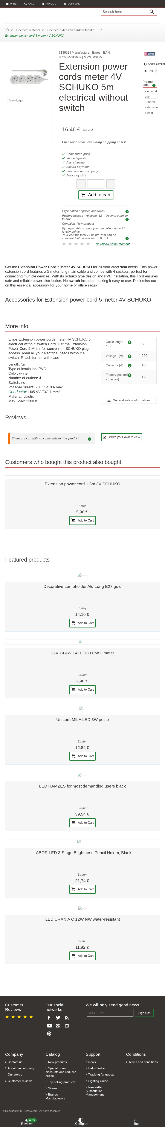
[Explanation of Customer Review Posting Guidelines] (90, 438)
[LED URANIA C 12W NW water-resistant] (82, 908)
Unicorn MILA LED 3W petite (82, 719)
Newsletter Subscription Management (95, 1091)
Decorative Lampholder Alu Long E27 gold (82, 586)
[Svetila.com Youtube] (50, 1025)
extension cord (151, 107)
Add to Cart (85, 520)
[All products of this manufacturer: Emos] (150, 53)
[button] (72, 4)
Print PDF (152, 71)
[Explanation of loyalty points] (127, 238)
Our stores (15, 1074)
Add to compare (152, 63)
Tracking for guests (101, 1074)
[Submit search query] (153, 11)
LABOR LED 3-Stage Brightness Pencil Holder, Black (82, 852)
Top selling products (61, 1082)
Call (31, 4)
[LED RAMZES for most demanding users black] (82, 775)
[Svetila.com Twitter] (59, 1017)
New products (57, 1062)
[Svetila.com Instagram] (59, 1025)
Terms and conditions (143, 1062)
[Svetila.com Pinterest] (50, 1033)
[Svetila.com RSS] (68, 1017)
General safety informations (131, 400)
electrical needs (151, 91)
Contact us (15, 1062)
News (92, 1062)
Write (13, 4)
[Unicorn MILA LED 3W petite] (82, 708)
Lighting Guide (98, 1081)
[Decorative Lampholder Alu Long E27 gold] (82, 575)
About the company (21, 1068)
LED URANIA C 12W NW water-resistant (82, 919)
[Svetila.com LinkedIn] (68, 1025)
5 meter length (150, 102)
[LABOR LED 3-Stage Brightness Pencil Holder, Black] (82, 841)
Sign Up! (144, 1013)
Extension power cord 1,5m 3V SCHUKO (82, 484)
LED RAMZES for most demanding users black (82, 786)
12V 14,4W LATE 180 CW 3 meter (82, 653)
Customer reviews (20, 1081)
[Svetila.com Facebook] (50, 1017)
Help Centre (96, 1068)
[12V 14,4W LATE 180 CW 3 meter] (82, 642)
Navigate (51, 4)
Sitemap (53, 1088)
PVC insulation (151, 97)
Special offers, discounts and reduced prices (61, 1072)
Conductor (17, 392)
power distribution (152, 113)
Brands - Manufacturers (55, 1096)
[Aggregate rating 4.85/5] (19, 1016)
